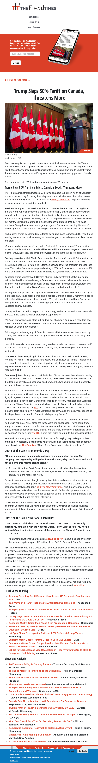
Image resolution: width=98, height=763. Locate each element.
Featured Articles (34, 21)
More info (14, 760)
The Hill (35, 433)
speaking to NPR (55, 539)
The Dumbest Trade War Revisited (27, 684)
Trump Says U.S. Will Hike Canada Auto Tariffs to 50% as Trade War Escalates (51, 609)
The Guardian (29, 445)
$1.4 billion (79, 585)
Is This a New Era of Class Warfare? (28, 741)
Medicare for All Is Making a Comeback (30, 734)
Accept (71, 751)
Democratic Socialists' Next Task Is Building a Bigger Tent (40, 728)
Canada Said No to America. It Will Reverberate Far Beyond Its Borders (47, 701)
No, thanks (83, 751)
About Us (27, 748)
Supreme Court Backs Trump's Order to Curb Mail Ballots (40, 640)
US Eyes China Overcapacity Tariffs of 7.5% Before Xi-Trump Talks (45, 633)
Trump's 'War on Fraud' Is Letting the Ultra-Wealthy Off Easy (41, 708)
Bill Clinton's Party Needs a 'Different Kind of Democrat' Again (42, 714)
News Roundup (34, 27)
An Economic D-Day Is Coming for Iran (30, 664)
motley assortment (60, 199)
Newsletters (34, 16)
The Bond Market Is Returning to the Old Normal (35, 671)
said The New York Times (50, 487)
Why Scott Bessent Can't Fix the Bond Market (33, 677)
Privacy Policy (53, 748)
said (36, 407)
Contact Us (39, 748)
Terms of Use (69, 748)
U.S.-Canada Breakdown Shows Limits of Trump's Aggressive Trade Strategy (50, 694)
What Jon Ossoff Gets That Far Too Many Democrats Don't (40, 721)
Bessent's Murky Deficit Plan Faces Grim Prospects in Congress (44, 623)
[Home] (34, 6)
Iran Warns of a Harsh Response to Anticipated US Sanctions (42, 603)
